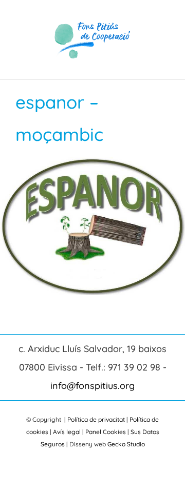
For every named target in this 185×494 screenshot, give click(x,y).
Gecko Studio (126, 444)
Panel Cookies (105, 432)
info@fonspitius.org (92, 386)
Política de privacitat (96, 419)
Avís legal (67, 432)
